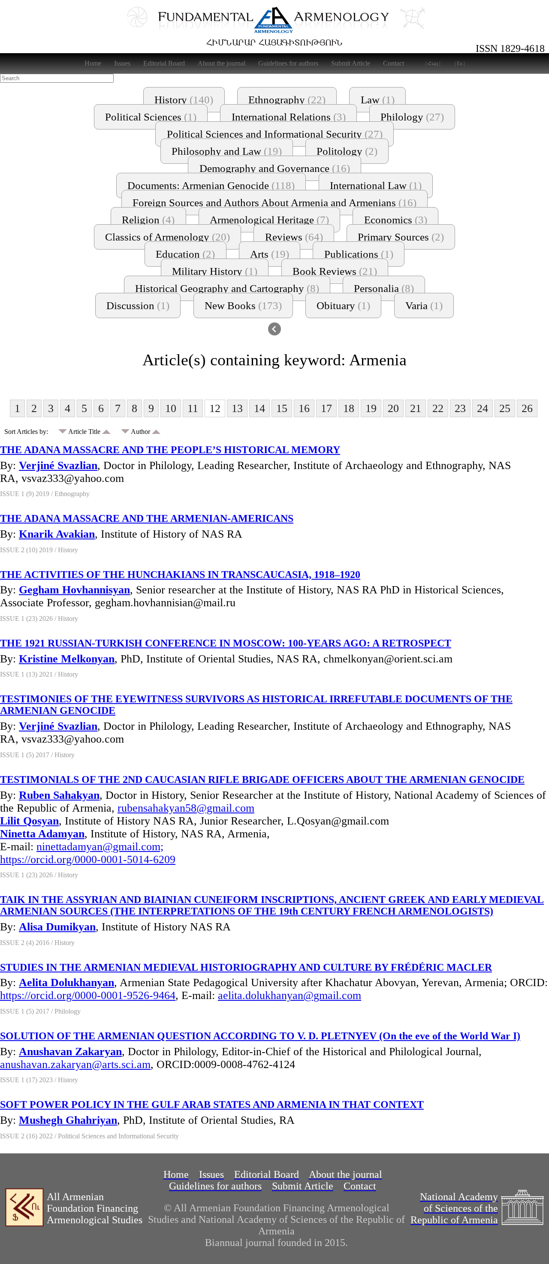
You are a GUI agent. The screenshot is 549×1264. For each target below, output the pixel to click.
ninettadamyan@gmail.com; (99, 846)
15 (281, 408)
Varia (424, 305)
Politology (347, 151)
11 (192, 408)
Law (378, 99)
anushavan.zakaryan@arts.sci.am (75, 1064)
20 (393, 408)
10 (170, 408)
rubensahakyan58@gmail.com (186, 808)
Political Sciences (150, 117)
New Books (243, 305)
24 (482, 408)
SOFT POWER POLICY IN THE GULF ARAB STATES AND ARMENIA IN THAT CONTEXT (212, 1104)
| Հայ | (432, 63)
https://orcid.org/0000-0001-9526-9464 (87, 995)
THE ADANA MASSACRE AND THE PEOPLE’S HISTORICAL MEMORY (170, 449)
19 (371, 408)
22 (437, 408)
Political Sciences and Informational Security (275, 134)
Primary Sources (401, 237)
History (183, 99)
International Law (376, 185)
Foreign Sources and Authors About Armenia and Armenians (274, 202)
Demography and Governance (274, 168)
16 (304, 408)
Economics (395, 220)
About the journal (221, 63)
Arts (269, 254)
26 (527, 408)
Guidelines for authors (288, 63)
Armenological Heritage (269, 220)
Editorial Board (164, 63)
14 (259, 408)
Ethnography (287, 99)
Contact (393, 63)
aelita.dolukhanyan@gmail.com (289, 995)
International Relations (289, 117)
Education (185, 254)
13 (237, 408)
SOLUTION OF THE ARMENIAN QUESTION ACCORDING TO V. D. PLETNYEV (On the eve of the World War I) (260, 1035)
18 (348, 408)
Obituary (343, 305)
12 (214, 408)
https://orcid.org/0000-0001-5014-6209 (87, 859)
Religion (148, 220)
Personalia (384, 288)
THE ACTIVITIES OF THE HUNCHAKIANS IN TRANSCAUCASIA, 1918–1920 (180, 574)
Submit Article (350, 63)
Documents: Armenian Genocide (211, 185)
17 (326, 408)
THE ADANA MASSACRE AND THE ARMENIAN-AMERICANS (146, 518)
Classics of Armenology (167, 237)
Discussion (137, 305)
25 (504, 408)
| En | (460, 63)
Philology (412, 117)
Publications (358, 254)
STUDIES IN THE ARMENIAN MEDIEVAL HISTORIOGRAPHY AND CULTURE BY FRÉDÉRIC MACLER (246, 967)
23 (460, 408)
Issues (122, 63)
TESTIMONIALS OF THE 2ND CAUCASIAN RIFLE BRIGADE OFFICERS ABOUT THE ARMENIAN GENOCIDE (262, 779)
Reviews (294, 237)
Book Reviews (335, 271)
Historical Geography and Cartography (227, 288)
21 (415, 408)
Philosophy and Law (227, 151)
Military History (214, 271)
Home (92, 63)
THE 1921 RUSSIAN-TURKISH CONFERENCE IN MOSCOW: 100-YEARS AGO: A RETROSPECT (225, 643)
